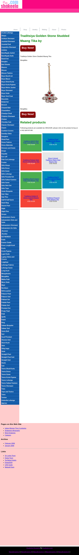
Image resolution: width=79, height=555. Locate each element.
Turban (4, 397)
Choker (4, 119)
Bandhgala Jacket (8, 53)
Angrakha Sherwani (8, 47)
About (54, 29)
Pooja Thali (5, 311)
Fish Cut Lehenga (7, 159)
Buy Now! (28, 47)
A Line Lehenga (7, 33)
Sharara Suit (6, 340)
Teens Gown (6, 374)
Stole (3, 351)
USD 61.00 (53, 142)
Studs (3, 363)
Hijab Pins (5, 211)
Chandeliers (5, 110)
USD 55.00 (31, 198)
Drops (3, 151)
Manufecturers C (39, 552)
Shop (25, 29)
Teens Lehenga (7, 380)
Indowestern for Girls (9, 228)
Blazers (4, 67)
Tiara (3, 389)
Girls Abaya (5, 165)
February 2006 (10, 443)
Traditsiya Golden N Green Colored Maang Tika (31, 197)
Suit (2, 366)
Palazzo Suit (5, 296)
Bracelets (4, 99)
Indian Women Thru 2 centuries (15, 428)
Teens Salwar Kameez (9, 383)
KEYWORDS (6, 237)
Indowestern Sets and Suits (9, 221)
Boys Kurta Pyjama (8, 84)
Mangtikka (5, 276)
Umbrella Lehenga (8, 400)
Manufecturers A (14, 552)
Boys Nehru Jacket (8, 87)
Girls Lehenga (6, 174)
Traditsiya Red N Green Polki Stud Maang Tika (31, 179)
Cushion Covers (7, 131)
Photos (63, 29)
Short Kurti (5, 343)
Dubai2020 (8, 462)
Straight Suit (6, 360)
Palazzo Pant (6, 294)
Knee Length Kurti (8, 245)
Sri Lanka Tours (10, 455)
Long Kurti (5, 271)
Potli (3, 314)
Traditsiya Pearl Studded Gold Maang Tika (53, 141)
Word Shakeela (10, 433)
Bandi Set (5, 59)
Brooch (4, 105)
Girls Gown (5, 171)
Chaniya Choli (6, 113)
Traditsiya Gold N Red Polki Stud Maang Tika (31, 142)
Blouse (4, 70)
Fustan (4, 162)
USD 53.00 (31, 142)
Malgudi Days (9, 467)
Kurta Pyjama (6, 251)
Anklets (4, 50)
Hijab (3, 208)
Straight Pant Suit (7, 357)
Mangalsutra (6, 273)
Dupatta (4, 154)
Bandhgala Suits (7, 56)
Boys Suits (5, 93)
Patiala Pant (5, 302)
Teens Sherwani (7, 386)
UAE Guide (9, 465)
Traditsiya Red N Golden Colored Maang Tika (53, 178)
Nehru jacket (6, 291)
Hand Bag (5, 203)
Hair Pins (4, 197)
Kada (3, 239)
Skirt (3, 345)
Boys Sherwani (7, 90)
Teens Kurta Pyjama (8, 377)
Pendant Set (5, 308)
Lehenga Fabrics (7, 265)
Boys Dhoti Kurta (7, 82)
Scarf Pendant (6, 337)
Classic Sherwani (7, 125)
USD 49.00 (53, 160)
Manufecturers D (51, 552)
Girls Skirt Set (6, 185)
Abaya (3, 35)
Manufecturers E (63, 552)
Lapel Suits (5, 254)
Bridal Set (5, 102)
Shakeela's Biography (12, 430)
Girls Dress (5, 168)
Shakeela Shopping (33, 548)
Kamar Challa (6, 242)
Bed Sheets (5, 64)
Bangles (4, 61)
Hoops (3, 214)
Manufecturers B (26, 552)
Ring (3, 322)
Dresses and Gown (8, 148)
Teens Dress (6, 371)
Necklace (4, 288)
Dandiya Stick (6, 133)
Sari (2, 334)
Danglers (4, 136)
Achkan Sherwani (7, 38)
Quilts (3, 317)
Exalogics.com (48, 548)
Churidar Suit (6, 122)
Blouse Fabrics (7, 73)
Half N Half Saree (7, 200)
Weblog (44, 29)
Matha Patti (5, 279)
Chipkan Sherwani (8, 116)
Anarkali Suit (6, 44)
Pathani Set (5, 299)
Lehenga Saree (7, 268)
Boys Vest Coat (7, 96)
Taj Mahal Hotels (10, 460)
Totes (3, 394)
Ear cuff (4, 156)
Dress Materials (7, 145)
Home (15, 29)
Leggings (4, 262)
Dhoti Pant (5, 139)
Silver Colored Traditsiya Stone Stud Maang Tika (53, 160)
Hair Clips (5, 194)
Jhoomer (4, 231)
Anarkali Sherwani (8, 41)
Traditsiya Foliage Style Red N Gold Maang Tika (31, 161)
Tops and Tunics (7, 392)
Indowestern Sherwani (9, 225)
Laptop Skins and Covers (7, 258)
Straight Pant (6, 354)
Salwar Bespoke (7, 325)
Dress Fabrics (6, 142)
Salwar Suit (5, 328)
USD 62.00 (31, 161)
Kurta (3, 248)
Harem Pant (5, 205)
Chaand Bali (5, 108)
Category (8, 435)
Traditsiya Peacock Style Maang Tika (53, 198)
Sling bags (5, 348)
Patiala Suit (5, 305)
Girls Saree (5, 182)
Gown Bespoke (7, 191)
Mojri (3, 285)
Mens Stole (5, 282)
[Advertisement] (50, 13)
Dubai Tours (9, 458)
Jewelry (34, 29)
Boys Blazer (5, 79)
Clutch (3, 128)
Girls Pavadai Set (7, 177)
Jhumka (4, 234)
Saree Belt (5, 331)
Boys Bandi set (7, 76)
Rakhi (3, 320)
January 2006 (9, 445)
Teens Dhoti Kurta (8, 368)
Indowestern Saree (8, 217)
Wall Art (4, 403)
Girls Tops (5, 188)
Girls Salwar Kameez (8, 180)
